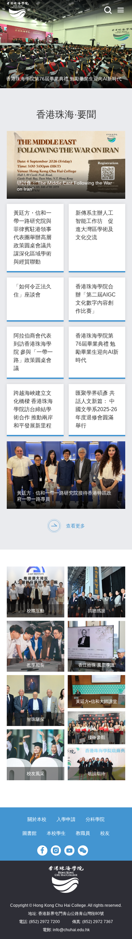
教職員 (83, 833)
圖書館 (29, 833)
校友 (105, 833)
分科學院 (95, 819)
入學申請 (66, 819)
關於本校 (36, 819)
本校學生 (56, 833)
